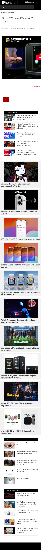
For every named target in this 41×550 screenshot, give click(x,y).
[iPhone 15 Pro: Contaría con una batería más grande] (21, 262)
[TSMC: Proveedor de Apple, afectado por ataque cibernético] (21, 317)
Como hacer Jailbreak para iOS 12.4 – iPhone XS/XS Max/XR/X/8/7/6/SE (27, 144)
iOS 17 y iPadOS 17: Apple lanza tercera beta (20, 239)
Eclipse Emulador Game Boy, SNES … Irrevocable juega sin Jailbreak (27, 126)
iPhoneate (10, 2)
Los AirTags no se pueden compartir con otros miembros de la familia (27, 504)
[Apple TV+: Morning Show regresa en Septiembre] (21, 400)
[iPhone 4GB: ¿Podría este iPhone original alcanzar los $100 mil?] (21, 373)
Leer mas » (36, 86)
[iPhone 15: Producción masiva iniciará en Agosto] (21, 209)
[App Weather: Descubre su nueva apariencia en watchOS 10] (21, 290)
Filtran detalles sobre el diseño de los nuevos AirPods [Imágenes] (27, 530)
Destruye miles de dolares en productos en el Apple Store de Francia (27, 462)
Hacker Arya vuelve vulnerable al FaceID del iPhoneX (27, 453)
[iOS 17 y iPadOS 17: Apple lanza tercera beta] (21, 236)
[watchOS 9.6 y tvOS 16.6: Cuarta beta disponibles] (21, 428)
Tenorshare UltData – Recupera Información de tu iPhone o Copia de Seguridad (27, 152)
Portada (3, 12)
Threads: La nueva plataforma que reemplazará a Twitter (16, 185)
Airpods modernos (23, 478)
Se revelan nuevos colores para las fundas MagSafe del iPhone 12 (27, 521)
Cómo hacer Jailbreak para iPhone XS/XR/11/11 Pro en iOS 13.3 (26, 135)
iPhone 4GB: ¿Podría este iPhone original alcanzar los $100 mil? (19, 377)
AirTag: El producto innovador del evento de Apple (27, 512)
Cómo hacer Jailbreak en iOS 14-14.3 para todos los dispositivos (26, 117)
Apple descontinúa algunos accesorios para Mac (26, 494)
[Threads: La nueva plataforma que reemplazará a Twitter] (21, 181)
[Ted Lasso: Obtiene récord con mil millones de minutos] (21, 345)
